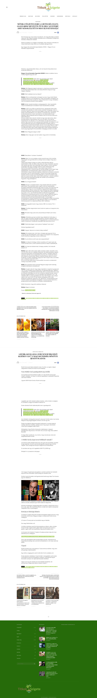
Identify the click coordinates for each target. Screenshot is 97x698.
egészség (35, 298)
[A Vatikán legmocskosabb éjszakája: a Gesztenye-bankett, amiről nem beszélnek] (52, 593)
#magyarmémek (33, 81)
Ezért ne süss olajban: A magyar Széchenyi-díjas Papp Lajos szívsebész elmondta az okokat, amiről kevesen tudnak (23, 335)
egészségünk (40, 298)
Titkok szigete (24, 32)
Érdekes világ (23, 16)
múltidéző (53, 566)
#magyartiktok (26, 81)
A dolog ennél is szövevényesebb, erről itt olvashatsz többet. (37, 536)
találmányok (26, 567)
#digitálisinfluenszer (28, 83)
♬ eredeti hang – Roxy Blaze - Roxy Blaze (43, 84)
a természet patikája (29, 298)
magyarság (48, 566)
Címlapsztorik (35, 351)
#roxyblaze (45, 81)
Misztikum (30, 16)
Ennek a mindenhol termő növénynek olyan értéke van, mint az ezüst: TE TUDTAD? (52, 334)
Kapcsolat (74, 16)
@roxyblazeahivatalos (28, 78)
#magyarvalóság (27, 84)
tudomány (24, 299)
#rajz (32, 84)
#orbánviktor (36, 83)
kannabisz (50, 298)
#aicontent (40, 81)
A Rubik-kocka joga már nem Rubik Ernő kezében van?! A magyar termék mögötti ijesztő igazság (27, 308)
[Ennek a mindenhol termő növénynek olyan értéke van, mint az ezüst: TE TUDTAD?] (52, 324)
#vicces (42, 80)
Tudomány (52, 16)
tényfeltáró (32, 567)
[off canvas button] (7, 7)
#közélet (47, 83)
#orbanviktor (42, 83)
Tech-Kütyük (45, 16)
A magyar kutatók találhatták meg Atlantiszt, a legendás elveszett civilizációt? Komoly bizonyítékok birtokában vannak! (50, 308)
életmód (45, 298)
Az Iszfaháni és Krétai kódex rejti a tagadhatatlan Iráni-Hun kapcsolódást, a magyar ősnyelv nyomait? (23, 603)
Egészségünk (60, 16)
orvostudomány (55, 298)
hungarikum (35, 566)
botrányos (27, 566)
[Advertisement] (40, 60)
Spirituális (67, 16)
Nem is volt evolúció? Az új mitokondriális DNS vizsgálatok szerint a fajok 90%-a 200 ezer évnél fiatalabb (38, 335)
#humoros (46, 80)
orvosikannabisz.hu (30, 290)
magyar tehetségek (42, 566)
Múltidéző (37, 16)
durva (31, 566)
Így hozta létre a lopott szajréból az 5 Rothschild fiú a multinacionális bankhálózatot (26, 576)
